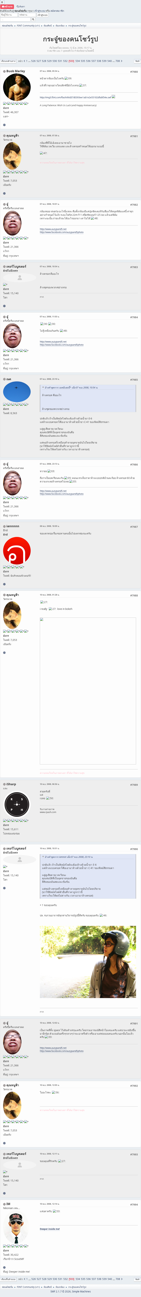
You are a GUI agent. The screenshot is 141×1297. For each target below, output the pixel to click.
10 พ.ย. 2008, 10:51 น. (49, 848)
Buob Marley (15, 71)
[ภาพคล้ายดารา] (4, 306)
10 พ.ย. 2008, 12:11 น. (49, 1153)
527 (39, 61)
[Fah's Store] (4, 193)
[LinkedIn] (4, 125)
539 (104, 61)
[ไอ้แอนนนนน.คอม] (4, 584)
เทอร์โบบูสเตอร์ (16, 266)
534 (77, 61)
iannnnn (12, 526)
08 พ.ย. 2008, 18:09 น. (49, 526)
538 (99, 61)
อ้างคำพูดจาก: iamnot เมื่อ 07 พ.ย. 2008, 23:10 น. (69, 856)
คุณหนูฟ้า (12, 136)
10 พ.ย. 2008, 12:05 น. (49, 1085)
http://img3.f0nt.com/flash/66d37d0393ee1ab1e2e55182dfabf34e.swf (75, 97)
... (29, 61)
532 (65, 61)
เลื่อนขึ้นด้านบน (8, 1279)
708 (117, 61)
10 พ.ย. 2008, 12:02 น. (49, 1022)
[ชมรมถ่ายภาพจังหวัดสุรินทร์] (4, 1267)
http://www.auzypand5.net (53, 229)
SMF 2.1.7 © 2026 (60, 1291)
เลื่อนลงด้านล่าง (8, 61)
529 (49, 61)
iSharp (11, 784)
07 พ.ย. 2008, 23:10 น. (49, 379)
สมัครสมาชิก (57, 10)
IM (8, 1204)
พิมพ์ (137, 61)
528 (44, 61)
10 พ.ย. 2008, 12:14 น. (49, 1203)
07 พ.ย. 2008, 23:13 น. (49, 463)
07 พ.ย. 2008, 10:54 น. (49, 266)
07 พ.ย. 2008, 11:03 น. (49, 316)
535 (83, 61)
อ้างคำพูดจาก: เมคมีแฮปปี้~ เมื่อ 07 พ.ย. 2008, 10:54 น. (71, 387)
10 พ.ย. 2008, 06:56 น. (49, 784)
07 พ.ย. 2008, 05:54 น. (49, 71)
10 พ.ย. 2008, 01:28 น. (49, 594)
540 (109, 61)
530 (55, 61)
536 (88, 61)
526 (33, 61)
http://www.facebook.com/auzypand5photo (62, 232)
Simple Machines (81, 1291)
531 (60, 61)
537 (93, 61)
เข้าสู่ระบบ (39, 10)
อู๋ (7, 204)
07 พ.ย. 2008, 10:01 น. (49, 204)
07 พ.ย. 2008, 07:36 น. (49, 135)
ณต (8, 379)
